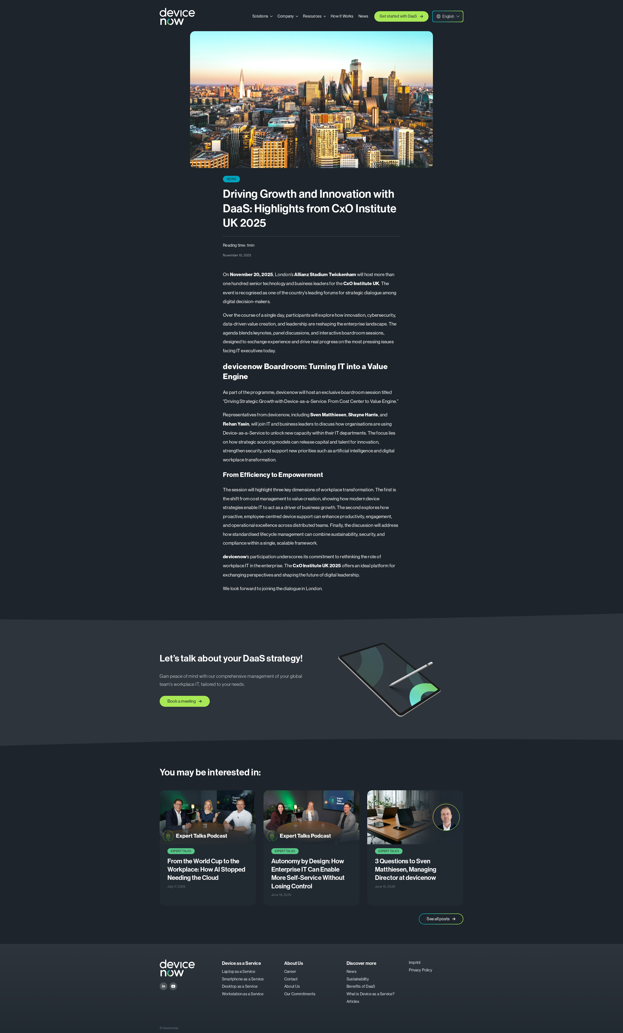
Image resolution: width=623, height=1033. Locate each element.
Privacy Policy (420, 970)
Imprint (415, 962)
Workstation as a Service (243, 994)
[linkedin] (163, 986)
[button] (448, 16)
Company (285, 16)
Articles (353, 1001)
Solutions (260, 16)
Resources (312, 16)
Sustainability (358, 979)
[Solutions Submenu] (271, 16)
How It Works (342, 16)
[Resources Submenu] (324, 16)
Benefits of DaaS (361, 986)
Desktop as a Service (240, 986)
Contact (291, 979)
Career (290, 971)
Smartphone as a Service (243, 979)
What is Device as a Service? (371, 994)
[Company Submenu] (297, 16)
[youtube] (173, 986)
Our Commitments (299, 994)
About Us (292, 986)
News (363, 16)
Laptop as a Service (238, 971)
